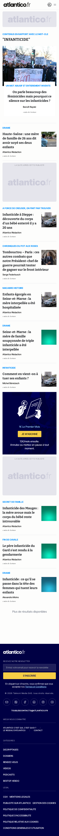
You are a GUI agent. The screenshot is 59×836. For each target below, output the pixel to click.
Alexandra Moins (11, 597)
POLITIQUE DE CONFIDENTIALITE (19, 809)
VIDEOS (7, 768)
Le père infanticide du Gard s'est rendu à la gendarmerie (19, 550)
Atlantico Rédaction (12, 152)
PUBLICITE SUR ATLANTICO (17, 803)
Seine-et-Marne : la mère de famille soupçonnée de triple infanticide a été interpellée (18, 340)
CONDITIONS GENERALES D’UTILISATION (23, 828)
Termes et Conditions (35, 686)
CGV (5, 796)
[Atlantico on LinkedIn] (34, 702)
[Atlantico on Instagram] (43, 702)
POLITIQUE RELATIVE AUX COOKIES (20, 821)
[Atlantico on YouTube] (52, 702)
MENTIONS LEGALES (20, 796)
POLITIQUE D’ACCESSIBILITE (17, 815)
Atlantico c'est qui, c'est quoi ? (19, 728)
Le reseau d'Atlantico (14, 730)
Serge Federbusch (11, 274)
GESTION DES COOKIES (44, 803)
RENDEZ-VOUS (10, 762)
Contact (38, 730)
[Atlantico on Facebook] (25, 702)
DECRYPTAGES (10, 749)
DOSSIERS (8, 756)
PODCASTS (8, 774)
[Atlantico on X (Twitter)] (16, 702)
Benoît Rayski (29, 107)
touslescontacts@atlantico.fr (29, 710)
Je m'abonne (30, 434)
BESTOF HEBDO (11, 780)
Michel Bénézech (11, 383)
